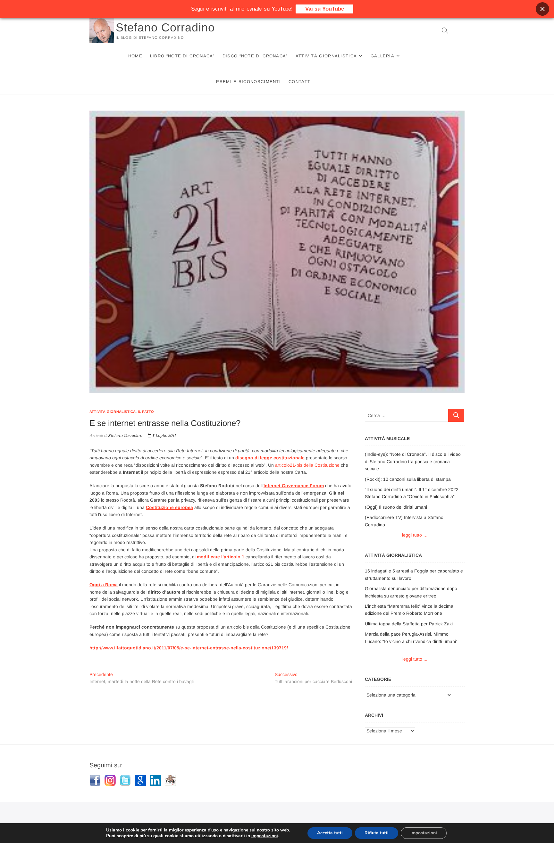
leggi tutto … (415, 535)
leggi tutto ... (414, 659)
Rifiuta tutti (377, 833)
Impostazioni (423, 833)
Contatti (300, 81)
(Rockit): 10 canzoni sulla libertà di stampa (408, 479)
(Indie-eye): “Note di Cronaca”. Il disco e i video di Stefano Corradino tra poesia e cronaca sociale (413, 461)
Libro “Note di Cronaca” (182, 56)
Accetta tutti (330, 833)
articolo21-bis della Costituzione (307, 465)
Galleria (382, 56)
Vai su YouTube (324, 9)
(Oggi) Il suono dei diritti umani (396, 507)
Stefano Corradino (165, 27)
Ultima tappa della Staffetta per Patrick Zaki (409, 623)
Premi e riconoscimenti (248, 81)
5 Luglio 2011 (163, 435)
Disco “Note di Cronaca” (255, 56)
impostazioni (264, 836)
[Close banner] (542, 9)
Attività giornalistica (326, 56)
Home (135, 56)
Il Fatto (146, 411)
